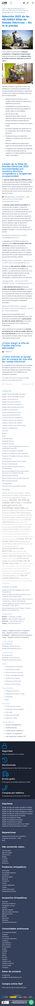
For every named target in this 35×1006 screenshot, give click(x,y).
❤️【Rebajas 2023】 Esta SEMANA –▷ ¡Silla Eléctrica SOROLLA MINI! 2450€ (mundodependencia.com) (15, 199)
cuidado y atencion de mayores (12, 423)
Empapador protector (9, 891)
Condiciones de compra (13, 706)
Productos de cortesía (12, 678)
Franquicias (9, 697)
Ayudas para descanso (9, 922)
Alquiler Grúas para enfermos (11, 402)
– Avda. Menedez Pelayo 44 (13, 619)
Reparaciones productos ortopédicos (14, 836)
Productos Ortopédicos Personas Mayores (15, 456)
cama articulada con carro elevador (19, 529)
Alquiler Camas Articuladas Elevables (13, 394)
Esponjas (5, 901)
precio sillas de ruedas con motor (17, 556)
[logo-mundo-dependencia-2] (4, 2)
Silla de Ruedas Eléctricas (10, 475)
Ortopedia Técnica (8, 441)
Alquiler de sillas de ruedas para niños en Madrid (17, 813)
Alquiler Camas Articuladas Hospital (13, 396)
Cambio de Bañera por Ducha (11, 412)
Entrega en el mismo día (13, 681)
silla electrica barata (23, 578)
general (4, 433)
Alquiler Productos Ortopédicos (12, 404)
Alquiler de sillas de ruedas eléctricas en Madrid (17, 809)
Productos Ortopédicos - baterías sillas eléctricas (15, 566)
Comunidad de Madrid (9, 932)
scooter (18, 575)
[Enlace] (28, 3)
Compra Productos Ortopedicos (12, 417)
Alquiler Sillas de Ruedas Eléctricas (13, 407)
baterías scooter (19, 519)
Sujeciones (5, 918)
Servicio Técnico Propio (12, 684)
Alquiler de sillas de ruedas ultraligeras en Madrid (17, 811)
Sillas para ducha (7, 914)
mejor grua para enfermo (14, 553)
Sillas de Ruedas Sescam (10, 481)
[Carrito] (24, 3)
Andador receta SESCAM (10, 410)
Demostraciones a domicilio (14, 672)
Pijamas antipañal (7, 910)
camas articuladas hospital (18, 534)
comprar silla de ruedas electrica (17, 540)
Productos (5, 863)
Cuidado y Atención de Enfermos (12, 420)
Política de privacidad (12, 715)
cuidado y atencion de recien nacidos (14, 425)
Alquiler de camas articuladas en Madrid (14, 826)
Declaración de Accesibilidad (14, 709)
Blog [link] (3, 840)
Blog (6, 700)
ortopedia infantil (7, 438)
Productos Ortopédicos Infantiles (12, 451)
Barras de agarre (7, 877)
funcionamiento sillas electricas (13, 549)
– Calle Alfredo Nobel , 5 (13, 621)
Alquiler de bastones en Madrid (12, 822)
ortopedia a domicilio (24, 553)
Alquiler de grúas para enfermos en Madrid (15, 824)
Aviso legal (8, 712)
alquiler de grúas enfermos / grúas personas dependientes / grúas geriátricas (16, 497)
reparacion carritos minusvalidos (11, 571)
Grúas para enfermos (9, 903)
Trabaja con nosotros (12, 691)
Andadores (5, 875)
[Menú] (33, 3)
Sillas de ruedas (7, 853)
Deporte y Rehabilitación (10, 428)
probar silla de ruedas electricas (16, 562)
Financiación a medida (12, 669)
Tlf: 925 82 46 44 (7, 655)
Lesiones (5, 861)
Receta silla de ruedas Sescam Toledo (14, 461)
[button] (11, 3)
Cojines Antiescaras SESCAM (11, 415)
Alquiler (4, 857)
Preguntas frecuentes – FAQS (14, 694)
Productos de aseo (8, 444)
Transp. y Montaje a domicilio (14, 675)
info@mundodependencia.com (12, 648)
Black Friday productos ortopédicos (15, 524)
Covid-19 (5, 859)
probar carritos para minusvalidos (9, 558)
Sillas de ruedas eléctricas (10, 912)
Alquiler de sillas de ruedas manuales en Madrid (17, 807)
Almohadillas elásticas (9, 873)
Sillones (4, 916)
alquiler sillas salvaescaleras (20, 513)
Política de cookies (11, 718)
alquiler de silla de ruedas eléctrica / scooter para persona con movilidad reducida (17, 503)
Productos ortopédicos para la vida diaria (15, 453)
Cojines (4, 887)
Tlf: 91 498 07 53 (7, 644)
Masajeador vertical (8, 906)
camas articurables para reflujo (20, 536)
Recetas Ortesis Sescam (10, 464)
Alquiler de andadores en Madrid (12, 820)
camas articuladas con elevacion (11, 531)
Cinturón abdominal (8, 885)
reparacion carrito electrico (23, 568)
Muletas (4, 908)
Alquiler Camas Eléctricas (10, 399)
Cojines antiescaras (8, 889)
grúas (4, 436)
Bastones (5, 879)
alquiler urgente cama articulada (11, 515)
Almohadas (5, 871)
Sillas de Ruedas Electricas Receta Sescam (15, 478)
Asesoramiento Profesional (14, 666)
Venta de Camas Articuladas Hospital (14, 486)
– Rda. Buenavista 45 (11, 623)
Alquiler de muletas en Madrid (11, 818)
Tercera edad (6, 850)
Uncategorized (7, 483)
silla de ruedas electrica (14, 576)
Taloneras (5, 920)
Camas (4, 883)
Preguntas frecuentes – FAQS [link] (11, 838)
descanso (5, 430)
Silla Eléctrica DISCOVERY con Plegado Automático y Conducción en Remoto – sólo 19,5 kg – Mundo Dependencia (17, 308)
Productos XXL (6, 459)
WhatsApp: (11, 646)
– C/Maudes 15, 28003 (11, 617)
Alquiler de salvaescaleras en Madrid (13, 815)
